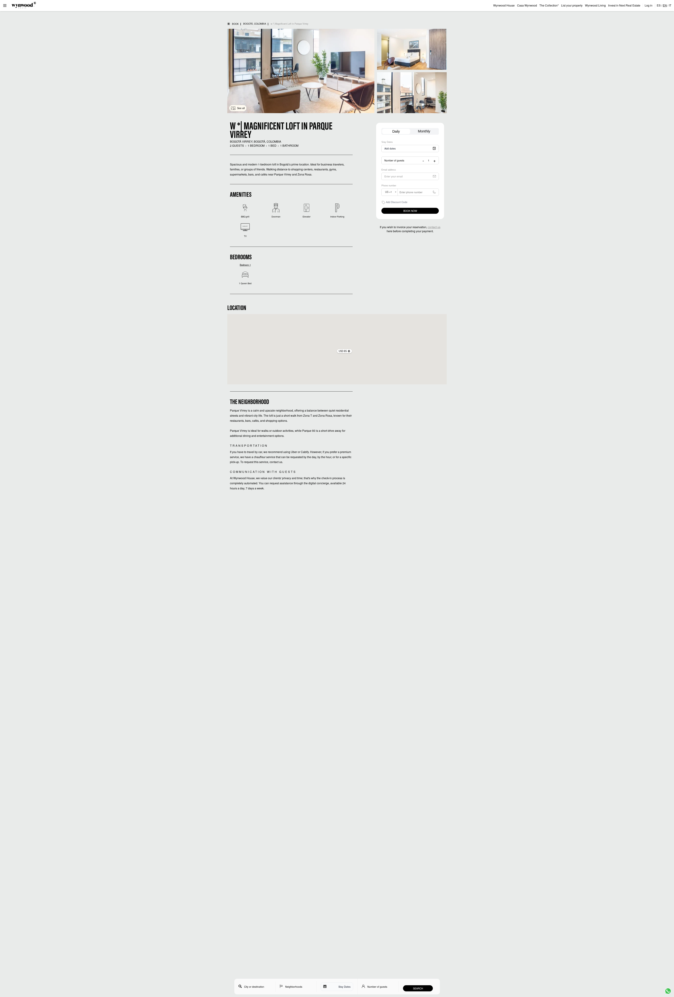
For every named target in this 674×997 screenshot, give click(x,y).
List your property (572, 5)
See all (241, 108)
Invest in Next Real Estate (624, 5)
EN (665, 5)
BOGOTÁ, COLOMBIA (254, 23)
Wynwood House (504, 5)
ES (659, 5)
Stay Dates (387, 142)
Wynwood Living (595, 5)
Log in (648, 5)
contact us (434, 227)
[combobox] (390, 192)
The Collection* (549, 5)
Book (235, 24)
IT (670, 5)
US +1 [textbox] (388, 192)
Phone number (388, 185)
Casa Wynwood (527, 5)
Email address (388, 170)
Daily (396, 131)
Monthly (424, 131)
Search (418, 988)
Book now (410, 211)
